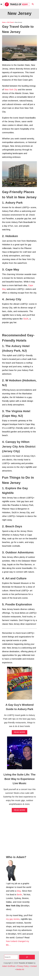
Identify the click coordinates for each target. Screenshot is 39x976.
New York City (10, 89)
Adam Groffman (8, 966)
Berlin (19, 894)
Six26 (25, 319)
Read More (20, 732)
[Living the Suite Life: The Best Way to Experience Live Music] (19, 753)
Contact (33, 966)
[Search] (27, 957)
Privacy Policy (23, 966)
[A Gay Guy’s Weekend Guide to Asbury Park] (19, 684)
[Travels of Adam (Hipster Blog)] (16, 4)
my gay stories (13, 919)
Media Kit (20, 969)
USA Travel (10, 22)
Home (4, 22)
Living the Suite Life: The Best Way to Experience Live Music (19, 779)
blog (19, 891)
